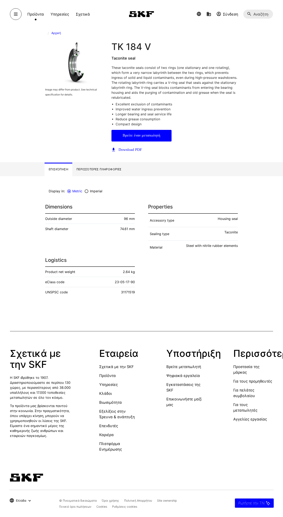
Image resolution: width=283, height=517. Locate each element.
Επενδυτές (108, 426)
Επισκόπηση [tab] (58, 169)
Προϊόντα (107, 375)
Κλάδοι (105, 393)
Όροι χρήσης (110, 500)
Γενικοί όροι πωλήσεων (75, 506)
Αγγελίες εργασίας (250, 419)
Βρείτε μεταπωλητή (183, 367)
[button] (198, 14)
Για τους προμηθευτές (252, 381)
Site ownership (167, 500)
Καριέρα (106, 435)
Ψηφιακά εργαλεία (183, 375)
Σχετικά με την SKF (116, 367)
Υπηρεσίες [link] (60, 14)
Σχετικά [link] (83, 14)
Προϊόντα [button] (35, 14)
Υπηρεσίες (108, 384)
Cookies (101, 506)
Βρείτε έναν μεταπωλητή (141, 135)
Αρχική (56, 33)
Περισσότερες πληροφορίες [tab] (99, 169)
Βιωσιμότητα (110, 402)
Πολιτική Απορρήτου (138, 500)
